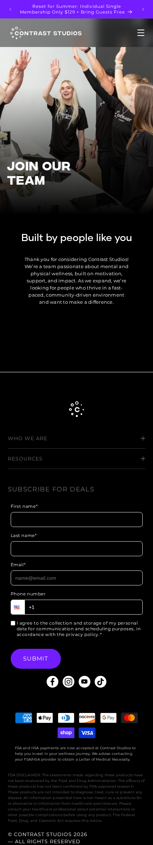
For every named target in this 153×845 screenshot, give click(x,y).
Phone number (28, 593)
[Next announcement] (143, 9)
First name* (24, 506)
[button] (131, 33)
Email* (18, 564)
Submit (35, 658)
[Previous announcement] (10, 9)
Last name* (24, 535)
